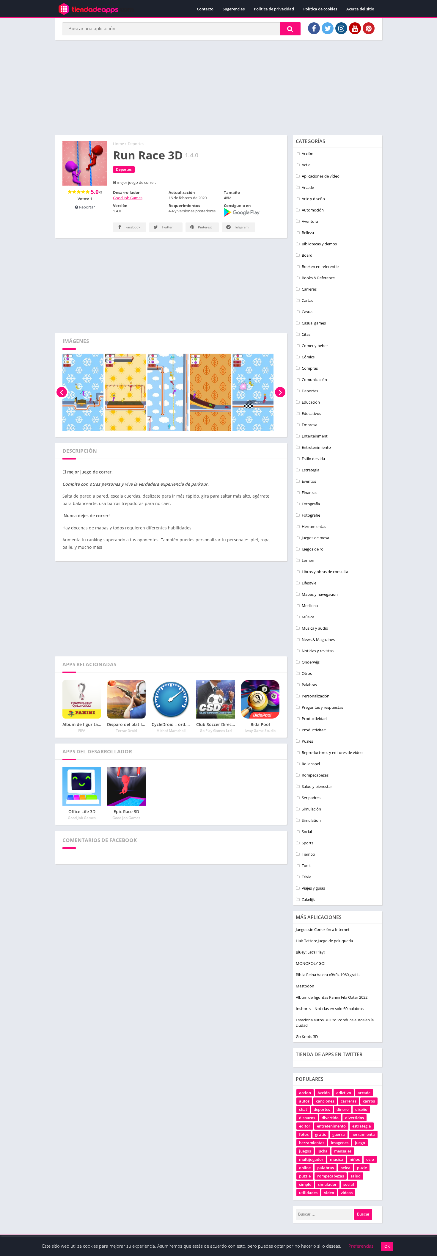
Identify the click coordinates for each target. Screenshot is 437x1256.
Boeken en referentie (320, 266)
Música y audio (315, 628)
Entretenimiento (316, 447)
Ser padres (311, 797)
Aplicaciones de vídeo (320, 176)
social (348, 1184)
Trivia (306, 876)
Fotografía (311, 504)
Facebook (132, 227)
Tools (306, 865)
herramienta (363, 1134)
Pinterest (204, 227)
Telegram (241, 227)
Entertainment (315, 436)
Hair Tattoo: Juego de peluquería (324, 940)
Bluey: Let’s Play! (310, 952)
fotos (304, 1134)
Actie (306, 164)
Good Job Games (127, 197)
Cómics (308, 357)
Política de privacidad (274, 9)
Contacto (205, 9)
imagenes (339, 1142)
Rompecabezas (315, 775)
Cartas (307, 300)
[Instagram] (341, 28)
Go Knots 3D (307, 1036)
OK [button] (387, 1246)
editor (304, 1126)
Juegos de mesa (315, 537)
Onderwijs (311, 662)
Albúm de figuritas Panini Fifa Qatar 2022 (331, 997)
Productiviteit (314, 730)
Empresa (309, 424)
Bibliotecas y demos (319, 244)
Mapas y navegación (320, 594)
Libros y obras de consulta (325, 571)
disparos (307, 1117)
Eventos (309, 481)
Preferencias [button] (360, 1246)
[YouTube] (355, 28)
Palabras (309, 684)
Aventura (310, 221)
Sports (307, 843)
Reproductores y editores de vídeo (332, 752)
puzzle (305, 1176)
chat (303, 1109)
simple (305, 1184)
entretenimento (331, 1126)
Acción (307, 153)
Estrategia (310, 470)
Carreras (309, 289)
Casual (307, 311)
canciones (325, 1101)
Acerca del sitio (360, 9)
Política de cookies (320, 9)
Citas (306, 334)
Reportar (86, 207)
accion (305, 1092)
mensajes (342, 1151)
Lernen (308, 560)
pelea (345, 1167)
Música (308, 617)
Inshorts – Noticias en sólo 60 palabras (330, 1008)
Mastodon (305, 986)
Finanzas (309, 492)
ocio (370, 1159)
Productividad (314, 718)
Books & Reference (318, 277)
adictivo (343, 1092)
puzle (362, 1167)
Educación (311, 402)
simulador (327, 1184)
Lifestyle (309, 583)
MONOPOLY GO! (310, 963)
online (305, 1167)
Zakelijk (308, 899)
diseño (361, 1109)
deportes (322, 1109)
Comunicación (314, 379)
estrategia (361, 1126)
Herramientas (314, 526)
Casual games (314, 323)
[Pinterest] (369, 28)
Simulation (311, 820)
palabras (325, 1167)
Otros (307, 673)
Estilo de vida (313, 458)
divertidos (354, 1117)
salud (355, 1176)
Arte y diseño (313, 198)
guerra (338, 1134)
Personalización (315, 696)
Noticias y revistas (318, 650)
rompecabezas (330, 1176)
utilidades (308, 1192)
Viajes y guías (313, 888)
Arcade (308, 187)
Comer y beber (315, 345)
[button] (290, 28)
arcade (364, 1092)
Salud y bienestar (317, 786)
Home (118, 143)
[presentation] (61, 392)
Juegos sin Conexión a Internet (323, 929)
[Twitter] (328, 28)
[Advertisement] (218, 87)
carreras (348, 1101)
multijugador (311, 1159)
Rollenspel (311, 763)
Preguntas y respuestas (322, 707)
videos (347, 1192)
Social (307, 831)
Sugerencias (234, 9)
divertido (330, 1117)
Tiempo (308, 854)
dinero (343, 1109)
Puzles (307, 741)
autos (304, 1101)
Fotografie (311, 515)
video (329, 1192)
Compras (310, 368)
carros (369, 1101)
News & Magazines (318, 639)
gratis (320, 1134)
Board (307, 255)
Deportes (136, 143)
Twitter (167, 227)
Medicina (310, 605)
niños (355, 1159)
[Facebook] (314, 28)
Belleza (308, 232)
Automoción (313, 210)
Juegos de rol (313, 549)
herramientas (311, 1142)
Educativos (311, 413)
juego (360, 1142)
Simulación (311, 809)
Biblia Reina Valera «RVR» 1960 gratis (327, 974)
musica (336, 1159)
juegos (305, 1151)
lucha (322, 1151)
